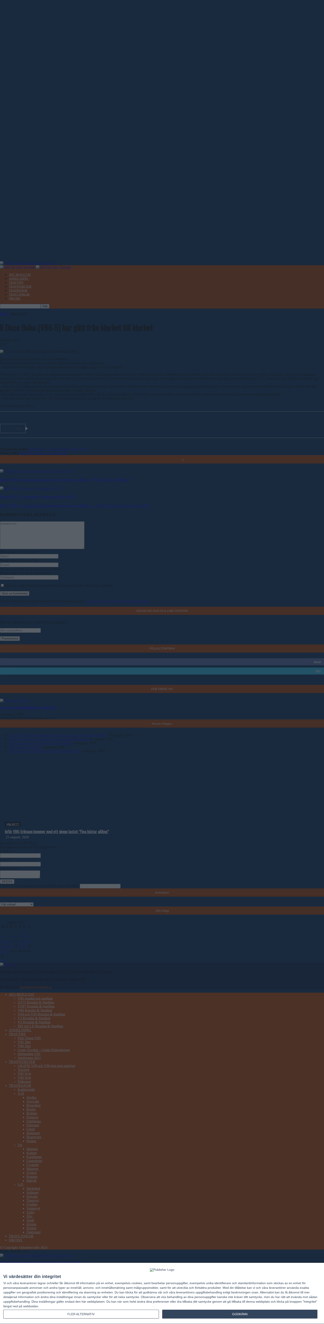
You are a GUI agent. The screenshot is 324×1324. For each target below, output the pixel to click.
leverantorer (28, 1283)
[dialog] (162, 1293)
